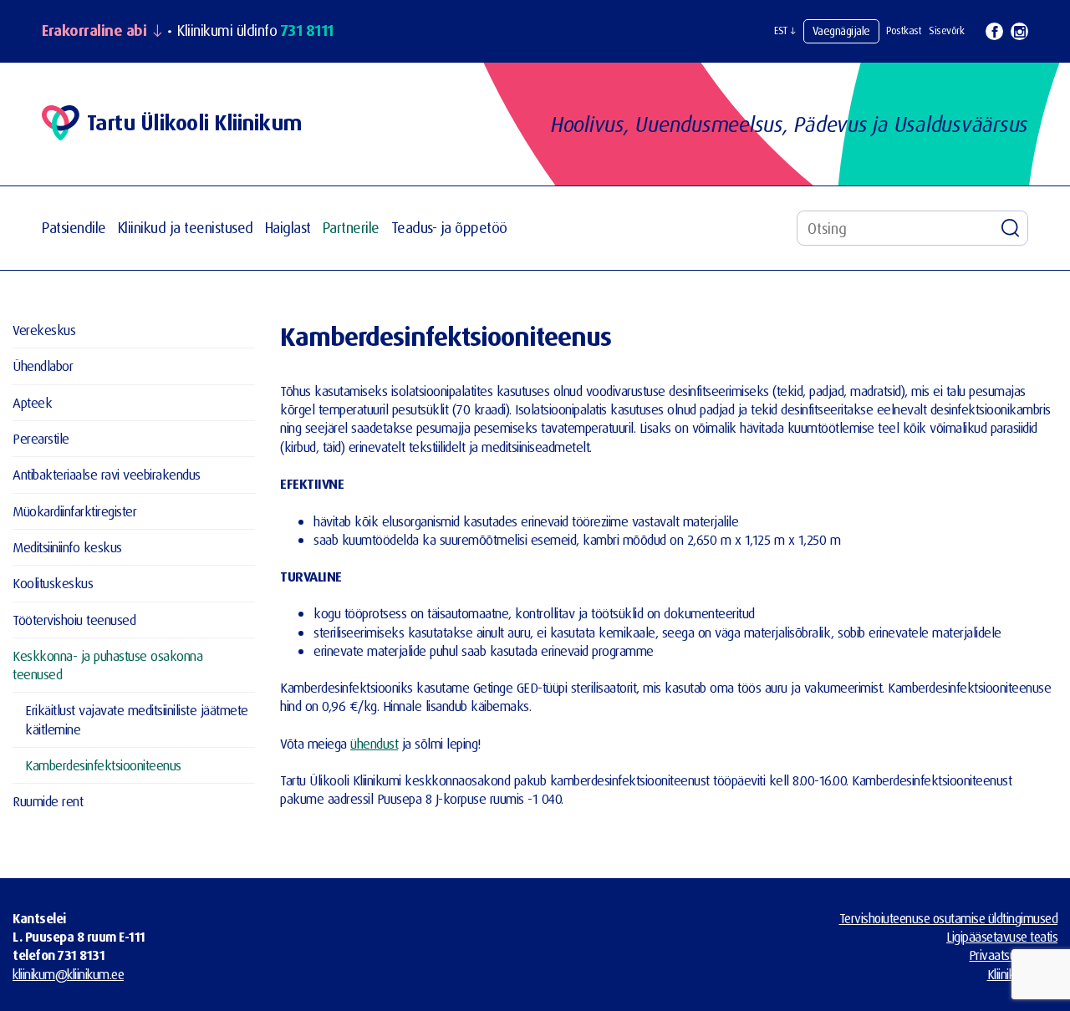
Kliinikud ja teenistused (185, 227)
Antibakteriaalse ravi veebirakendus (107, 474)
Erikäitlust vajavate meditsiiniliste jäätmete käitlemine (136, 719)
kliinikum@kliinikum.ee (68, 974)
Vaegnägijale (841, 30)
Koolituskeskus (53, 583)
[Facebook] (994, 31)
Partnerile (351, 227)
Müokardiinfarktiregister (74, 511)
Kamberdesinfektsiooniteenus (103, 765)
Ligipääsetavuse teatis (1001, 936)
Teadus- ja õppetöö (449, 227)
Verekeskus (44, 329)
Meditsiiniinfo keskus (67, 547)
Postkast (903, 30)
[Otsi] (1010, 228)
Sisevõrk (946, 30)
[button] (785, 31)
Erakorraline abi (94, 31)
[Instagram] (1019, 31)
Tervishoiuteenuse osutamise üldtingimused (948, 918)
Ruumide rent (48, 801)
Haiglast (288, 227)
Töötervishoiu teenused (74, 619)
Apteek (32, 402)
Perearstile (41, 438)
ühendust (374, 743)
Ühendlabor (43, 365)
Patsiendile (74, 227)
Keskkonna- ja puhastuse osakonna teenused (107, 665)
